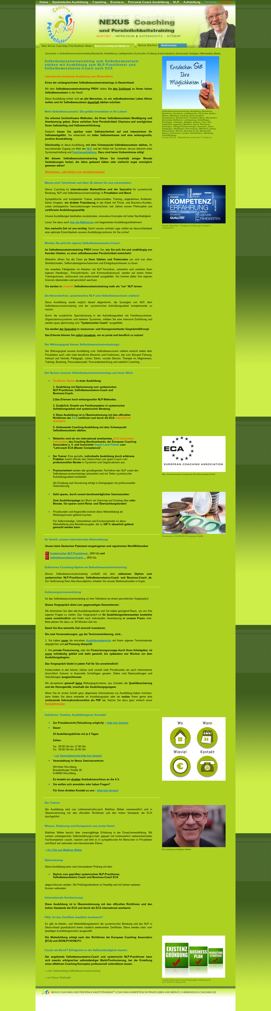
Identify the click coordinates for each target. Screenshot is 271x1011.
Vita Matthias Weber (81, 46)
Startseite (50, 53)
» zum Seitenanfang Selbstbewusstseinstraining (72, 970)
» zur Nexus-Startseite (58, 977)
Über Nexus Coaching (54, 46)
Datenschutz (151, 36)
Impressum (125, 36)
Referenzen (169, 45)
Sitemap (174, 36)
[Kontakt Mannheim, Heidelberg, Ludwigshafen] (194, 779)
